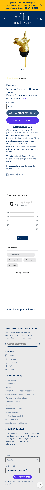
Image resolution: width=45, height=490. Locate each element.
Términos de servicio (13, 409)
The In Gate (16, 481)
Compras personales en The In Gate (19, 394)
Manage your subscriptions (16, 398)
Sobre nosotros (11, 380)
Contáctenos (10, 387)
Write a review (22, 238)
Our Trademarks (11, 419)
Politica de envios (12, 412)
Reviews (8, 405)
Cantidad (10, 102)
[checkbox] (12, 265)
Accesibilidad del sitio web (16, 423)
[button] (21, 69)
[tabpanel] (22, 276)
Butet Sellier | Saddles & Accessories (20, 391)
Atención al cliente (12, 401)
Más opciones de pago (22, 127)
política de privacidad (14, 416)
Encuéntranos (10, 384)
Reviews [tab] (13, 247)
